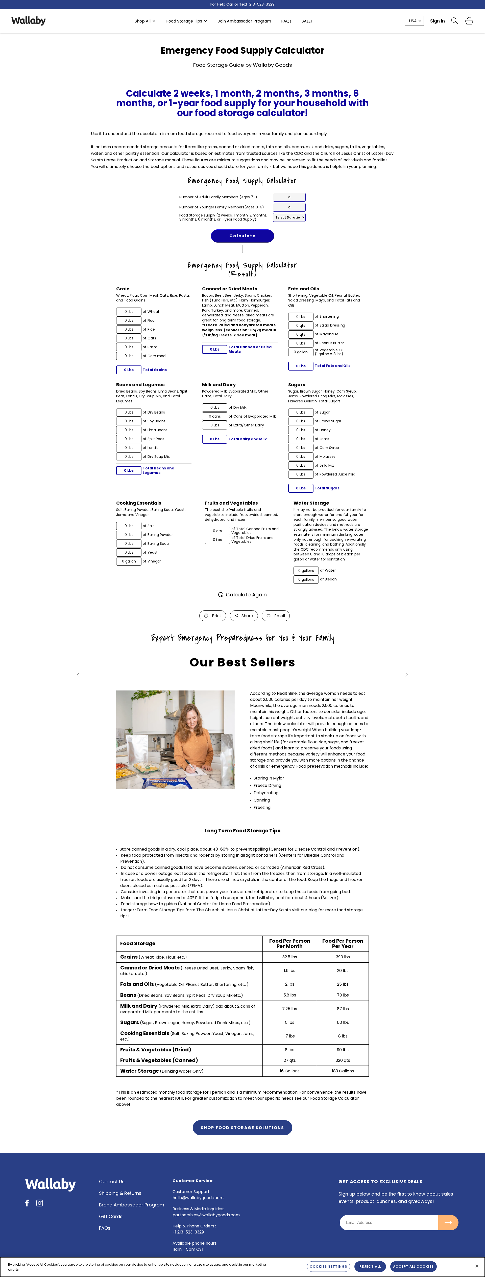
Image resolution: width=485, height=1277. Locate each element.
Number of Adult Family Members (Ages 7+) (218, 197)
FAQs (104, 1228)
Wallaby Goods (28, 20)
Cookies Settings (328, 1266)
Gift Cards (111, 1217)
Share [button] (247, 616)
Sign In (437, 21)
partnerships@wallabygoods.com (206, 1215)
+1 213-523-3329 (188, 1232)
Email (279, 616)
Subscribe (448, 1222)
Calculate (242, 236)
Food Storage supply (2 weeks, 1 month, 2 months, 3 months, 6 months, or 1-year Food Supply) (223, 217)
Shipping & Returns (120, 1193)
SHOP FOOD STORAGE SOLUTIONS (242, 1128)
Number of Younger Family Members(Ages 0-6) (221, 207)
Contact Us (112, 1182)
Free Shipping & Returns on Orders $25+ (242, 4)
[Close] (476, 1266)
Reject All (370, 1266)
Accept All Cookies (413, 1266)
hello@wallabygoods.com (198, 1198)
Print (216, 616)
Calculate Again (246, 595)
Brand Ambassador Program (131, 1205)
